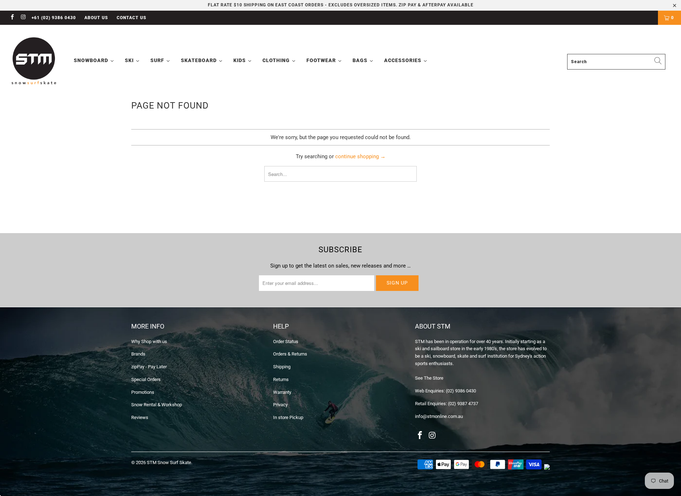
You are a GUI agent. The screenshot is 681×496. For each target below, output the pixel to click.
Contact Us (131, 17)
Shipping (281, 366)
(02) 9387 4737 (463, 403)
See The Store (429, 378)
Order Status (285, 341)
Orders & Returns (290, 354)
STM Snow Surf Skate (169, 462)
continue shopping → (360, 156)
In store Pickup (288, 417)
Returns (281, 379)
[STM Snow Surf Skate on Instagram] (23, 17)
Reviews (139, 417)
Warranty (282, 392)
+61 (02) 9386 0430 (54, 17)
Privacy (280, 404)
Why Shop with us (149, 341)
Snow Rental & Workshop (156, 404)
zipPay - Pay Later (149, 366)
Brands (138, 354)
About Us (96, 17)
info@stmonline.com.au (439, 416)
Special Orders (146, 379)
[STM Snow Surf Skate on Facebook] (12, 17)
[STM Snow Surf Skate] (34, 61)
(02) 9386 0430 (461, 390)
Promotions (142, 392)
